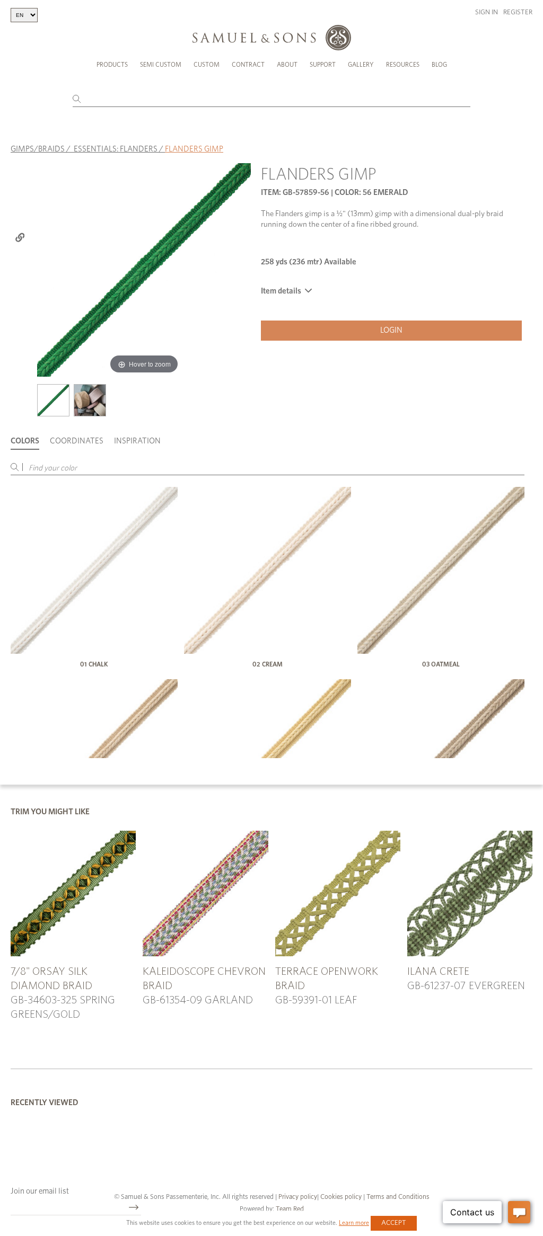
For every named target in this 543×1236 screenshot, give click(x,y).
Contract (248, 64)
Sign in (486, 12)
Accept (393, 1223)
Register (517, 12)
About (287, 64)
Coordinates (76, 441)
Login (391, 330)
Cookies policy (341, 1197)
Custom (207, 64)
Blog (439, 64)
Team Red (290, 1209)
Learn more (354, 1223)
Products (112, 64)
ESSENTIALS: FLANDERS (115, 149)
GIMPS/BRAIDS (38, 149)
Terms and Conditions (397, 1197)
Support (323, 64)
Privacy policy (297, 1197)
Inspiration (137, 441)
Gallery (361, 64)
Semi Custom (160, 64)
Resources (402, 64)
